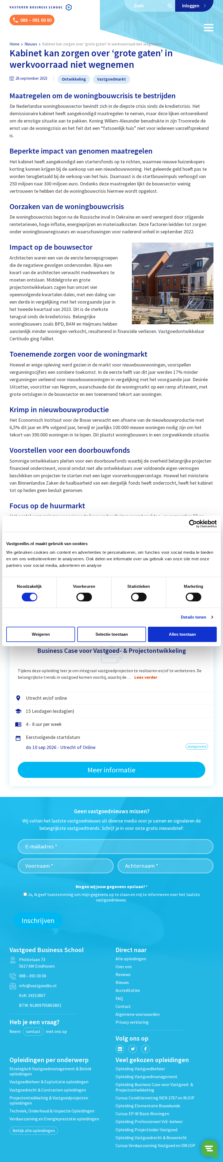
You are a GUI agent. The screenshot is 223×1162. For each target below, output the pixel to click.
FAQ (119, 998)
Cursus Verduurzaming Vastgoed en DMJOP (155, 1145)
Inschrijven (38, 920)
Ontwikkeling (74, 79)
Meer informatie (111, 769)
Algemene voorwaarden (138, 1014)
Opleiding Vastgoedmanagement (147, 1076)
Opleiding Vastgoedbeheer (140, 1068)
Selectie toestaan (111, 634)
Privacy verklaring (132, 1022)
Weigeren (41, 634)
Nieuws (30, 44)
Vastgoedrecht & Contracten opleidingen (48, 1090)
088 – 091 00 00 (32, 975)
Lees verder (145, 677)
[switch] (84, 597)
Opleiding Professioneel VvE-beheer (149, 1121)
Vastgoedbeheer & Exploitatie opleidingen (49, 1081)
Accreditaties (128, 990)
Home (15, 44)
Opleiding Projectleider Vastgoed (146, 1129)
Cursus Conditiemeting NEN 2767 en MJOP (155, 1097)
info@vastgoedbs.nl (38, 985)
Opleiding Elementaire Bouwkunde (148, 1105)
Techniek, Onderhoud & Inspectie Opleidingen (52, 1111)
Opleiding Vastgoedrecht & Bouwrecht (151, 1137)
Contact (123, 1006)
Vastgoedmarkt (111, 79)
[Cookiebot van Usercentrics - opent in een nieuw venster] (193, 524)
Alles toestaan (182, 634)
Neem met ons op (38, 1031)
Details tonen (193, 617)
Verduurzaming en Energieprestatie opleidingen (54, 1118)
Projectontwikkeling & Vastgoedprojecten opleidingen (49, 1100)
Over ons (124, 966)
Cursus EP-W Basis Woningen (142, 1113)
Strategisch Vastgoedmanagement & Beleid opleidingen (50, 1071)
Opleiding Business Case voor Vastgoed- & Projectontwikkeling (154, 1087)
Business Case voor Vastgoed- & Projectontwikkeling (111, 650)
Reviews (123, 974)
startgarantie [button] (197, 746)
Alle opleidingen (131, 958)
